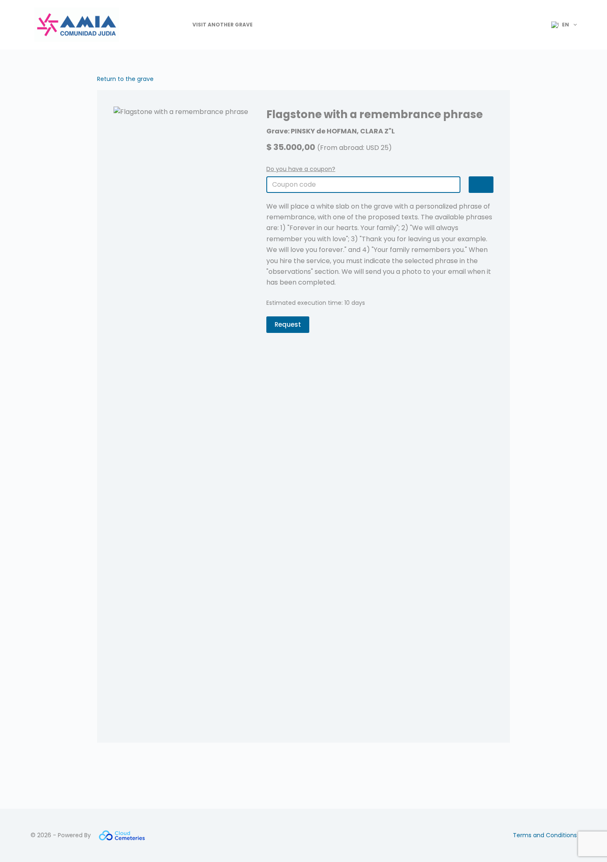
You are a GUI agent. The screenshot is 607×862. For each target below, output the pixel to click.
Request (288, 324)
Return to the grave (125, 79)
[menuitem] (560, 25)
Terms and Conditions (545, 835)
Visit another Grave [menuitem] (222, 24)
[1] (481, 184)
